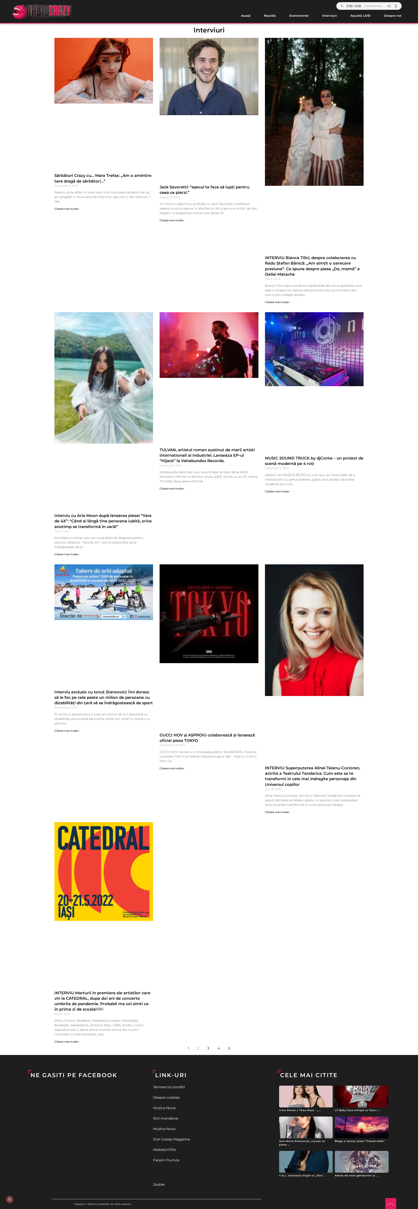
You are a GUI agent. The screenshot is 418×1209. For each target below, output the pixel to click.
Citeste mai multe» (66, 208)
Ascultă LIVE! (360, 16)
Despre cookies (166, 1097)
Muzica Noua (164, 1108)
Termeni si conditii (169, 1087)
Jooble (159, 1184)
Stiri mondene (165, 1118)
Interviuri (329, 16)
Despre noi (392, 16)
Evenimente (299, 16)
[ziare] (209, 1172)
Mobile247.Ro (164, 1150)
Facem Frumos (166, 1160)
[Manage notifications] (9, 1199)
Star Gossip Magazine (171, 1139)
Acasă (245, 16)
